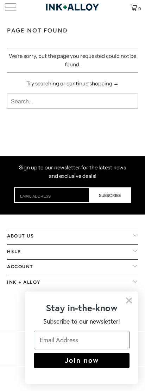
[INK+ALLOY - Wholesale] (72, 7)
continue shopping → (93, 83)
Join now (82, 360)
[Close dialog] (129, 300)
